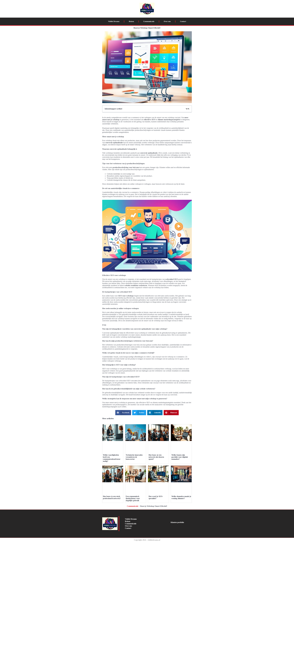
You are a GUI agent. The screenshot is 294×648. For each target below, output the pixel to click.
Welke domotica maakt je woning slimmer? (181, 497)
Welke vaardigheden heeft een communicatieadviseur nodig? (111, 458)
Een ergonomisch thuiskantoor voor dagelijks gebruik (133, 498)
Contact (183, 21)
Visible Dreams (113, 21)
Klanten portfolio (177, 522)
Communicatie (148, 21)
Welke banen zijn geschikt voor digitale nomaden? (179, 457)
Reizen (131, 21)
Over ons (167, 21)
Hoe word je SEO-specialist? (156, 497)
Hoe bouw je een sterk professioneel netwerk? (112, 497)
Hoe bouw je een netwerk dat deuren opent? (156, 457)
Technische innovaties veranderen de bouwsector (134, 457)
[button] (187, 109)
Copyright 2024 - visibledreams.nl (147, 540)
